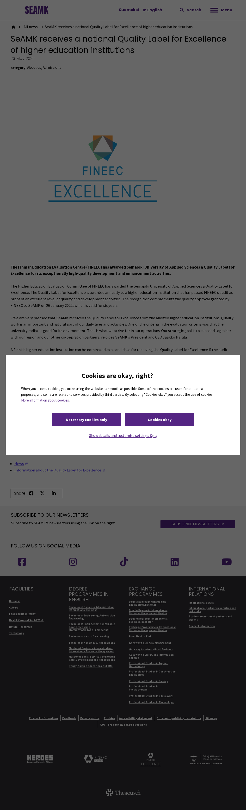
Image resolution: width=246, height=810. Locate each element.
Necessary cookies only (86, 419)
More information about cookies (45, 400)
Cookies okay (160, 419)
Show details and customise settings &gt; (123, 435)
